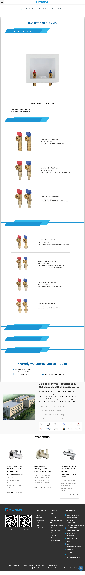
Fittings (53, 535)
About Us (39, 518)
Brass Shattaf (55, 540)
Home (21, 9)
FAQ (37, 523)
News (37, 525)
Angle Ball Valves (56, 518)
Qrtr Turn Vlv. (43, 9)
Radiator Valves (56, 538)
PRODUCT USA (30, 9)
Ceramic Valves (56, 528)
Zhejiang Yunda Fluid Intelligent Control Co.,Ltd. (29, 565)
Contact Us (39, 528)
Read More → (11, 492)
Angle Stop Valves (57, 525)
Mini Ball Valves (56, 530)
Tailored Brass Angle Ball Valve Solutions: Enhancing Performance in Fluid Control (68, 471)
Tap (52, 533)
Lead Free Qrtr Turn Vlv (22, 109)
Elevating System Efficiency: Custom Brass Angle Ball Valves (42, 469)
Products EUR (40, 520)
